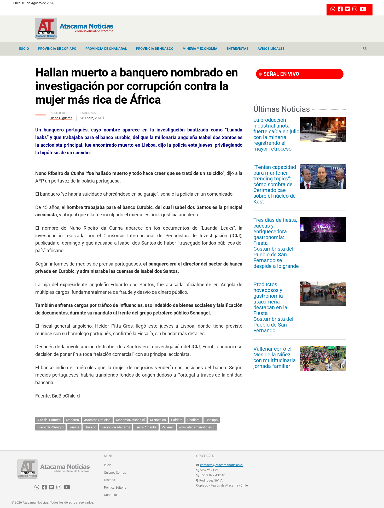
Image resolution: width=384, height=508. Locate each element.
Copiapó (212, 420)
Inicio (24, 49)
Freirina (73, 427)
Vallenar (168, 427)
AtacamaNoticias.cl (130, 420)
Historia (109, 480)
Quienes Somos (115, 472)
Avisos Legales (271, 49)
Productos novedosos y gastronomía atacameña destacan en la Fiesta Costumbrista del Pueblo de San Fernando (273, 307)
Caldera (176, 420)
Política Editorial (115, 487)
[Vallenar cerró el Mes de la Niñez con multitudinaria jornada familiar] (323, 358)
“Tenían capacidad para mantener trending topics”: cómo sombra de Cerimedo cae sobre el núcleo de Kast (274, 184)
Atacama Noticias (97, 420)
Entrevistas (237, 49)
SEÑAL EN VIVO (280, 73)
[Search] (364, 49)
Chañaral (193, 420)
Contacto (110, 495)
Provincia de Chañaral (106, 49)
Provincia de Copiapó (57, 49)
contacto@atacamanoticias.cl (221, 465)
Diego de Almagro (50, 427)
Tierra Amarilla (145, 427)
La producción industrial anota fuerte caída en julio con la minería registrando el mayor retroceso (276, 134)
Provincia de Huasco (154, 49)
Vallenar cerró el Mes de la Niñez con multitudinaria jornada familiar (274, 357)
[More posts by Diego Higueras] (40, 113)
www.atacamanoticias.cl (197, 427)
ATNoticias (158, 420)
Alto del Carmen (49, 420)
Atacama (72, 420)
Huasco (90, 427)
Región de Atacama (115, 427)
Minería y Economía (200, 49)
